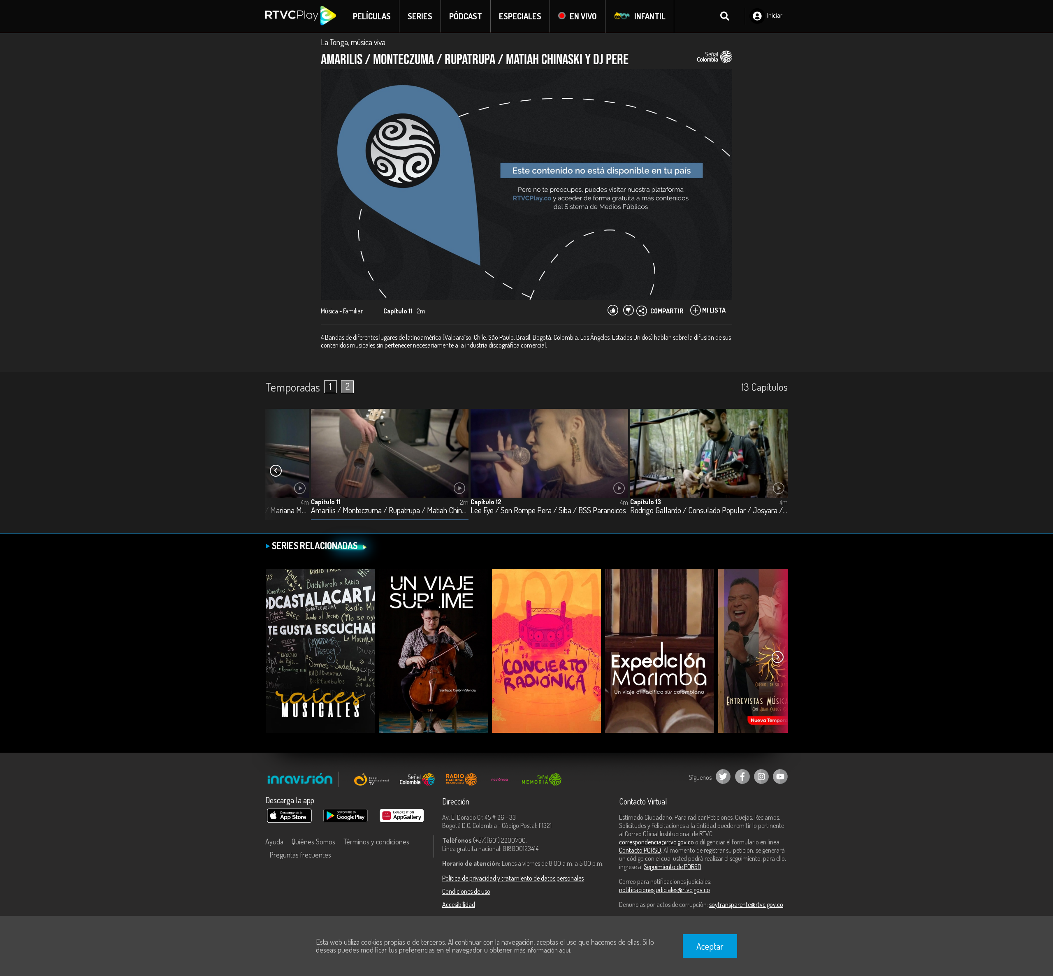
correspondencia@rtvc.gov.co (656, 842)
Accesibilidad (458, 904)
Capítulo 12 (486, 502)
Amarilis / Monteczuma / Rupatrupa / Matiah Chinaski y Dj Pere (390, 510)
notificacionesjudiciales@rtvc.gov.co (664, 890)
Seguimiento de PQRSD (672, 866)
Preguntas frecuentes (300, 854)
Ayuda (274, 841)
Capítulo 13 (645, 502)
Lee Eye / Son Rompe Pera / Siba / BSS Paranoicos (548, 510)
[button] (275, 471)
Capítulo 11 (325, 502)
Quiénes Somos (313, 841)
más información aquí (542, 950)
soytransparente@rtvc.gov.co (746, 904)
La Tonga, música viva (353, 42)
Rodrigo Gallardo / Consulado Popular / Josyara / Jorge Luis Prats (709, 510)
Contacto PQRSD (640, 850)
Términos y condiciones (376, 841)
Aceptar (710, 946)
